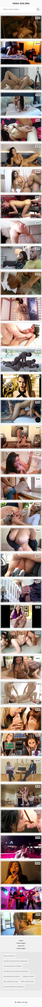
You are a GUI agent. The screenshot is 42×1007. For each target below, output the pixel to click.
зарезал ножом (28, 976)
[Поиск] (38, 9)
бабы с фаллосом (27, 981)
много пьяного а (9, 956)
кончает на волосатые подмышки (15, 961)
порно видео (21, 943)
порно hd (21, 945)
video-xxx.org (21, 3)
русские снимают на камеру (13, 986)
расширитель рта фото (11, 976)
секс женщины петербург (12, 966)
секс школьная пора (10, 981)
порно (21, 940)
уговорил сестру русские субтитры (15, 971)
